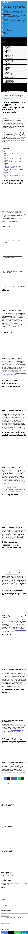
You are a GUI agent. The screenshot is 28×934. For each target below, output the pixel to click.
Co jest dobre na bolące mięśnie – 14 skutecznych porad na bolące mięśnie (7, 874)
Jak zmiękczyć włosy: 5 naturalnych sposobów (14, 630)
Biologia (8, 63)
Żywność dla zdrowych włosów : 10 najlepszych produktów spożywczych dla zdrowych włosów (12, 731)
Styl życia (5, 29)
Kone (7, 72)
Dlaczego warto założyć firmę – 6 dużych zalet (14, 7)
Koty (7, 71)
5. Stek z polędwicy (8, 164)
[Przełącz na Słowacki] (4, 34)
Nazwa (3, 899)
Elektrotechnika (9, 61)
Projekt (8, 51)
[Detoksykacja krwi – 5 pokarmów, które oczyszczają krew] (11, 269)
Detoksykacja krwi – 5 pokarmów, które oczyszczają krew (12, 271)
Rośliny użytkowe (10, 81)
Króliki (8, 67)
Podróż (8, 56)
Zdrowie (8, 47)
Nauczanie (5, 26)
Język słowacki (9, 60)
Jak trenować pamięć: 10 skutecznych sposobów (7, 827)
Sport (7, 54)
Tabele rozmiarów (7, 30)
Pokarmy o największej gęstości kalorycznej (14, 153)
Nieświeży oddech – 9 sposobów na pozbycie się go (14, 373)
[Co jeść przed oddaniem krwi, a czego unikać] (11, 285)
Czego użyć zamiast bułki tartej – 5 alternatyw (13, 6)
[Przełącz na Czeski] (4, 35)
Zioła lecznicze (9, 80)
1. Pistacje (6, 155)
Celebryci (5, 25)
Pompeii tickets (6, 87)
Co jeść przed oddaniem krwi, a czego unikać (14, 286)
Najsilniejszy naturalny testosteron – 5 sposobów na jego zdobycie (13, 538)
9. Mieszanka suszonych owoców (11, 173)
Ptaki (7, 68)
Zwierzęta (5, 33)
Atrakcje (8, 46)
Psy (7, 69)
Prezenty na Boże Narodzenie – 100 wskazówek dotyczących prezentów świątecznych (14, 16)
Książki (8, 52)
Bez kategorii (6, 86)
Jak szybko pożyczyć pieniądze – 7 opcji (12, 11)
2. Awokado (7, 157)
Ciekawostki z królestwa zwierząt (14, 65)
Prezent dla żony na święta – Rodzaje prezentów (14, 20)
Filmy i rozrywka (10, 48)
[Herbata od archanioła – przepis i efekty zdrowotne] (11, 239)
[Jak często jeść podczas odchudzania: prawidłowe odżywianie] (11, 254)
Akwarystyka (9, 73)
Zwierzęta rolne (9, 77)
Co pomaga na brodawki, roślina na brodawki (7, 804)
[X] (8, 778)
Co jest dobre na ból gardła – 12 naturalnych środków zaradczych (7, 850)
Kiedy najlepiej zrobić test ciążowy (13, 491)
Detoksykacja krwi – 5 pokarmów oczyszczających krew (12, 486)
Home (3, 95)
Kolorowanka (9, 58)
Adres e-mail (4, 905)
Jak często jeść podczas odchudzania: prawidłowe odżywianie (12, 256)
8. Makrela (6, 172)
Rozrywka (8, 50)
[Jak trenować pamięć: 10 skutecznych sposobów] (14, 824)
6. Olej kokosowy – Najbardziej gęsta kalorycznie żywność (12, 167)
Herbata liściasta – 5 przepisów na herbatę (15, 489)
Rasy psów (8, 76)
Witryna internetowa (6, 910)
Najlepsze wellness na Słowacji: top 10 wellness (14, 5)
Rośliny (5, 28)
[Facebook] (5, 778)
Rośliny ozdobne (10, 82)
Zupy (4, 32)
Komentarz (4, 887)
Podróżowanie (9, 55)
